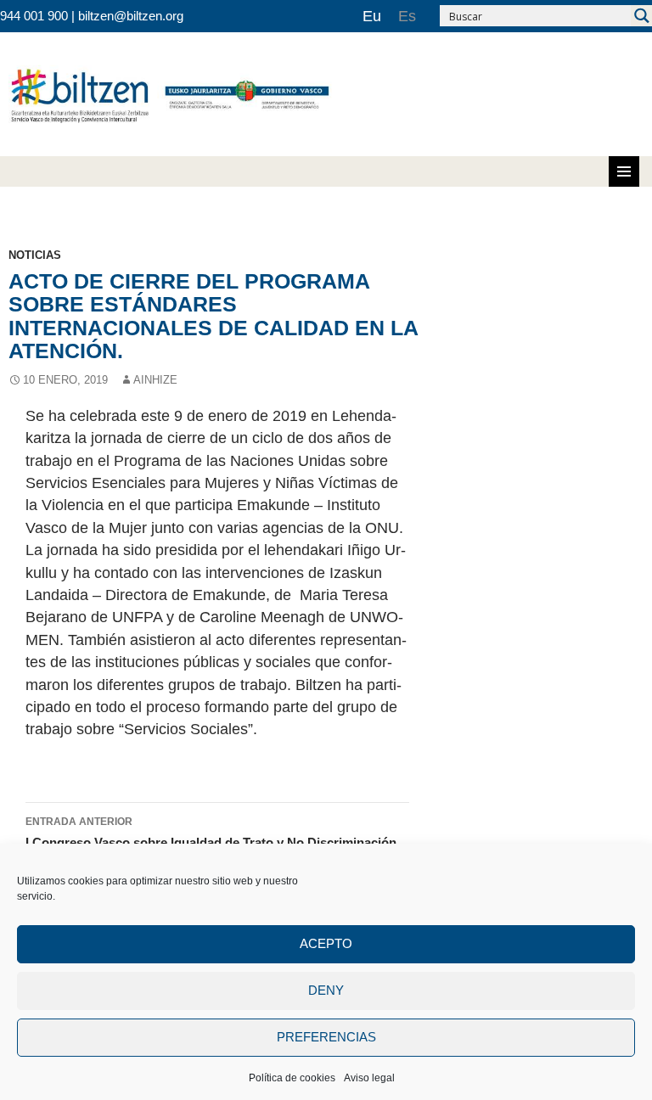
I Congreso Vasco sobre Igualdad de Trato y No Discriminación (210, 833)
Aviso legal (369, 1078)
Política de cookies (292, 1078)
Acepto (326, 943)
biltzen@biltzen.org (130, 15)
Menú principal (624, 171)
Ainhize (155, 379)
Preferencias (326, 1037)
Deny (326, 990)
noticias (34, 255)
